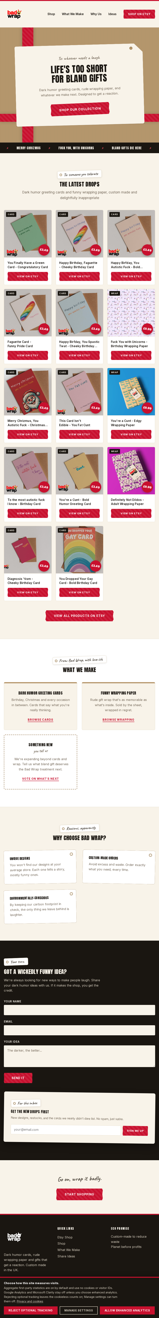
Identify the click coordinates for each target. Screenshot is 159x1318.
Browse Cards (41, 719)
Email (8, 1021)
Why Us (96, 14)
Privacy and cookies (30, 1301)
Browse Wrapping (119, 719)
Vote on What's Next (40, 778)
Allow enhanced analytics (127, 1310)
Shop (51, 14)
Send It (18, 1078)
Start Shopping (79, 1194)
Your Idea (11, 1041)
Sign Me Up (135, 1130)
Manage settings (78, 1310)
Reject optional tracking (31, 1310)
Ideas (112, 14)
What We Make (73, 14)
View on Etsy (27, 276)
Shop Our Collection (80, 109)
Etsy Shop (65, 1237)
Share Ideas (66, 1256)
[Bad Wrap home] (14, 14)
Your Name (12, 1001)
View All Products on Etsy (79, 616)
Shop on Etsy (139, 14)
